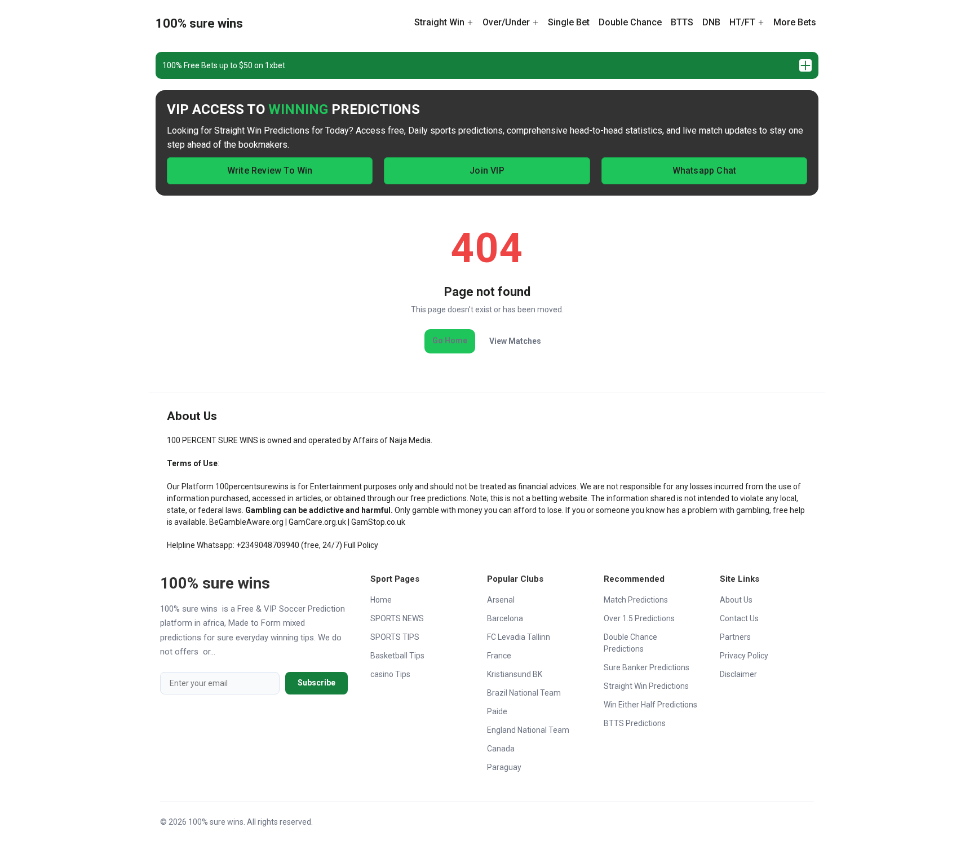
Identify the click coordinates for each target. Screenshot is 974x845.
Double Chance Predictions (630, 642)
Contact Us (739, 618)
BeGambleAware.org (246, 522)
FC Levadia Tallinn (518, 637)
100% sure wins (199, 23)
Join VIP (487, 170)
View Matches (515, 341)
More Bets (794, 22)
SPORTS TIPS (394, 637)
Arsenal (501, 599)
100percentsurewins (252, 486)
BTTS (682, 22)
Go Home (449, 340)
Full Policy (361, 545)
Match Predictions (636, 599)
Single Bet (569, 22)
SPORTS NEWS (397, 618)
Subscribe (316, 682)
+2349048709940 (267, 545)
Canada (501, 748)
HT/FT (742, 22)
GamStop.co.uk (378, 522)
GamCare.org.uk (317, 522)
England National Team (528, 730)
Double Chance (630, 22)
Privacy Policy (744, 655)
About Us (736, 599)
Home (381, 599)
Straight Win (439, 22)
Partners (735, 637)
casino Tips (390, 674)
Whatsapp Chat (704, 170)
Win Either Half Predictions (650, 704)
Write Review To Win (270, 170)
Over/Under (506, 22)
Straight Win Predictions (646, 686)
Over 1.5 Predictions (639, 618)
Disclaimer (738, 674)
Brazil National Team (524, 692)
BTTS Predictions (635, 723)
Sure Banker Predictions (646, 667)
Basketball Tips (397, 655)
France (499, 655)
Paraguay (504, 767)
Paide (497, 711)
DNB (711, 22)
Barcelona (505, 618)
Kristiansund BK (514, 674)
